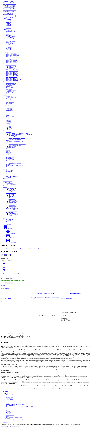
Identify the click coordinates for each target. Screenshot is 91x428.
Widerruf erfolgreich (10, 415)
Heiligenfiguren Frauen (22, 248)
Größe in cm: (15, 273)
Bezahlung (5, 422)
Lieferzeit (8, 396)
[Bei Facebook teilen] (4, 265)
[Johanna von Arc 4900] (6, 254)
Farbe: (2, 273)
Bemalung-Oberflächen (6, 298)
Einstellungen (11, 426)
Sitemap (7, 403)
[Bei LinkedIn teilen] (4, 267)
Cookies (7, 416)
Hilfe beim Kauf (9, 394)
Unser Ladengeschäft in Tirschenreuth (14, 417)
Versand (11, 278)
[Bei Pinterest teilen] (4, 269)
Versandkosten (34, 315)
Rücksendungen (9, 399)
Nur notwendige (4, 426)
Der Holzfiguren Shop (11, 248)
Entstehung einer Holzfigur (66, 298)
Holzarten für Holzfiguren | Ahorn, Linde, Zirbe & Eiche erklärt (19, 406)
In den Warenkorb (9, 282)
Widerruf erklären (4, 391)
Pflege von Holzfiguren (75, 293)
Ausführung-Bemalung (5, 288)
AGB (7, 410)
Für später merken (4, 285)
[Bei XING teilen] (4, 271)
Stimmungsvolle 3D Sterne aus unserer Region (16, 419)
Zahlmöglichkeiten (10, 400)
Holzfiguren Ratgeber (10, 405)
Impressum (8, 411)
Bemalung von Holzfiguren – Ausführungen (15, 404)
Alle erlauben (16, 426)
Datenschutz (8, 412)
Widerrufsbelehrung (10, 413)
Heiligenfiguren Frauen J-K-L (34, 248)
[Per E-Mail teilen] (4, 264)
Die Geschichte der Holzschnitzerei (13, 407)
